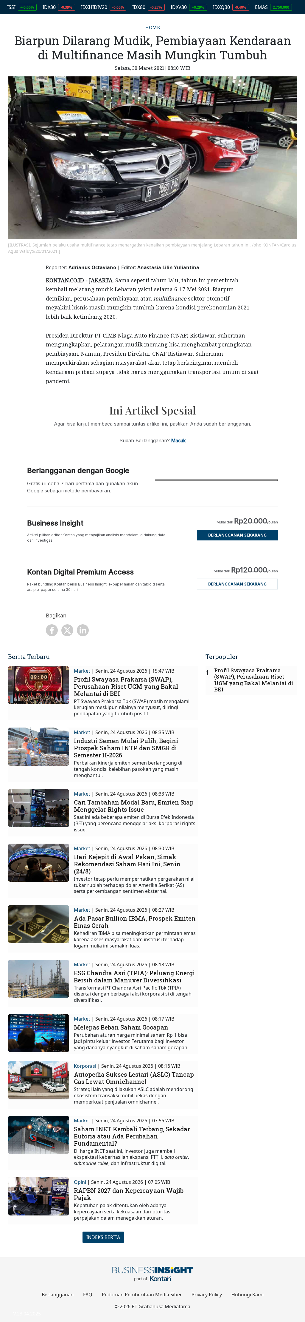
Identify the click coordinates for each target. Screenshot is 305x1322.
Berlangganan (58, 1294)
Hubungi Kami (247, 1294)
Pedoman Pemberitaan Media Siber (142, 1294)
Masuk (178, 440)
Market (82, 671)
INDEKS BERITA (103, 1237)
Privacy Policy (207, 1294)
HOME (152, 27)
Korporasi (85, 1066)
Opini (80, 1182)
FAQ (87, 1294)
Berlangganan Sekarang (237, 535)
